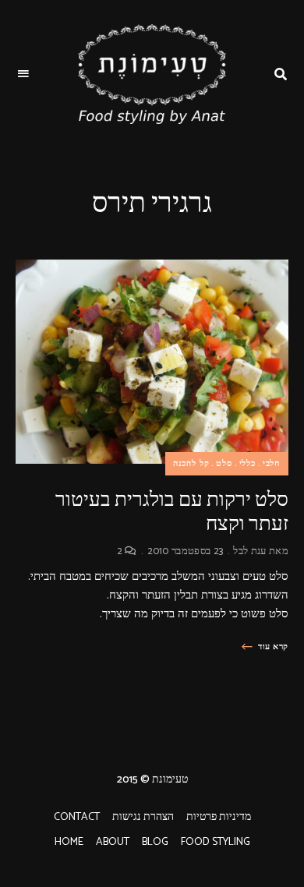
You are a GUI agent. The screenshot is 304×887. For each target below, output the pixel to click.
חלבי (272, 464)
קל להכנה (191, 464)
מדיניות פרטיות (218, 817)
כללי (247, 464)
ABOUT (112, 842)
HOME (69, 842)
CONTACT (77, 817)
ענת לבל (249, 551)
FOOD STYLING (215, 842)
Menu (23, 74)
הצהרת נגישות (143, 817)
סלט (224, 464)
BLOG (155, 842)
